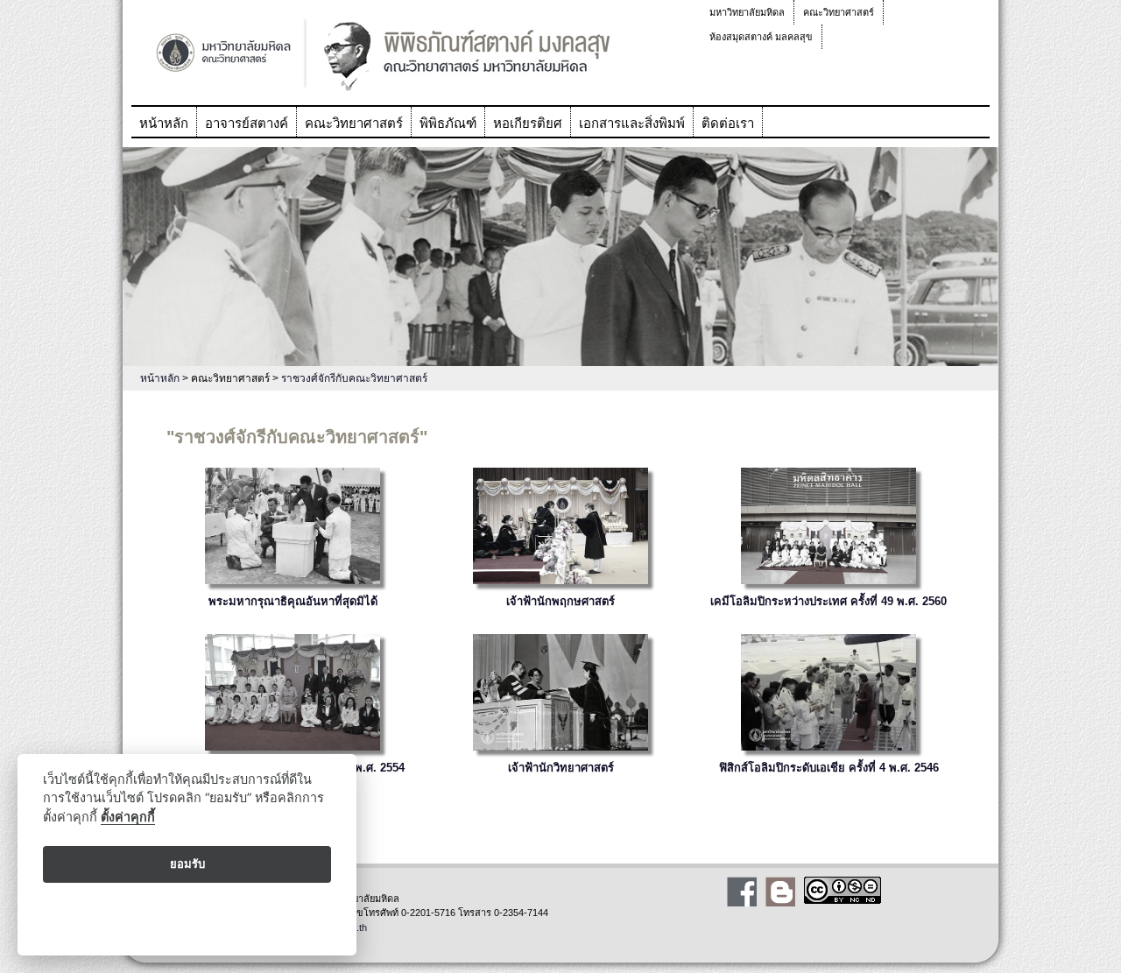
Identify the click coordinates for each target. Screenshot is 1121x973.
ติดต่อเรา (728, 123)
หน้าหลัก (163, 123)
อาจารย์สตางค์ (246, 123)
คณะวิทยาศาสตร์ (838, 12)
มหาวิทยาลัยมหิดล (747, 12)
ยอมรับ (187, 864)
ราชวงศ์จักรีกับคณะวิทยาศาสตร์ (354, 378)
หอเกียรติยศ (527, 123)
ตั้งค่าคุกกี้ (128, 816)
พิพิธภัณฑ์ (447, 123)
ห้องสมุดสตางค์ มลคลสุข (761, 37)
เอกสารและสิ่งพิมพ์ (632, 123)
